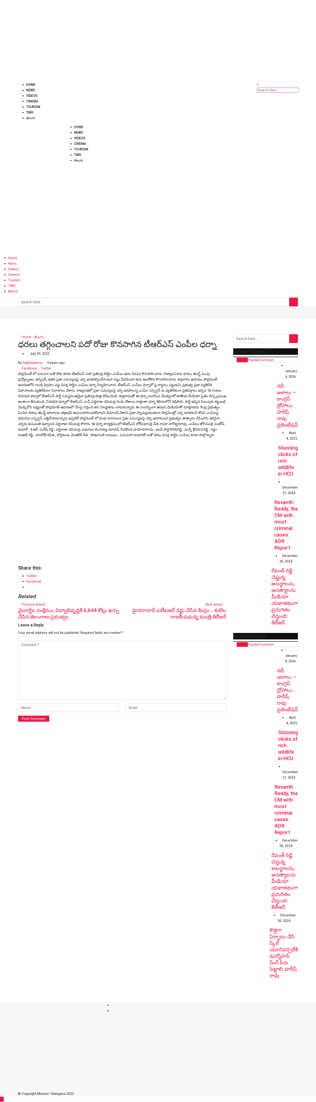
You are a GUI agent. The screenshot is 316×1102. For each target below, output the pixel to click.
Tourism (33, 107)
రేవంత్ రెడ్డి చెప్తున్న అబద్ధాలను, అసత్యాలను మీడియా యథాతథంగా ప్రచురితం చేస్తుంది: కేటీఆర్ (284, 597)
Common (266, 360)
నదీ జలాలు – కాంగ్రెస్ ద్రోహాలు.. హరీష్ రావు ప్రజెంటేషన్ (287, 405)
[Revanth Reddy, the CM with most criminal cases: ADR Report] (253, 499)
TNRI (29, 112)
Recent (242, 360)
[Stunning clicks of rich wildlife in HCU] (255, 452)
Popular (253, 360)
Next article (214, 604)
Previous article (33, 604)
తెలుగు (30, 118)
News (30, 90)
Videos (31, 96)
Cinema (32, 101)
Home (30, 84)
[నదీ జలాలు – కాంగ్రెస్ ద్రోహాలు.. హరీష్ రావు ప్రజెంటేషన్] (255, 385)
